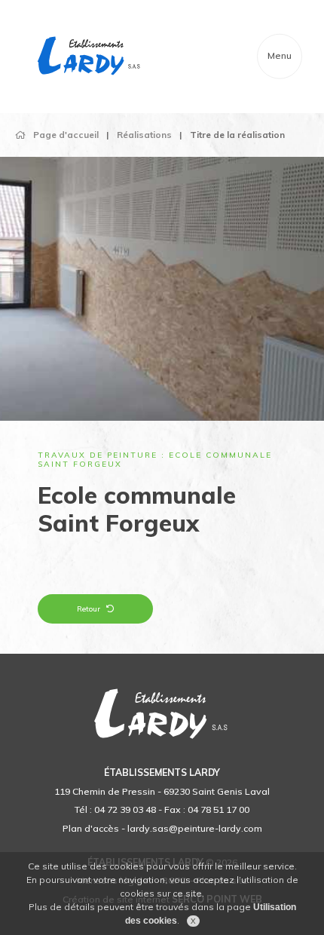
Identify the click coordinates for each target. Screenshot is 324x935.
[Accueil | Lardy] (89, 56)
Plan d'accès (91, 828)
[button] (32, 304)
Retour (88, 609)
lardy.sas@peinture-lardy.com (194, 828)
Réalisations (144, 134)
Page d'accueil (66, 134)
